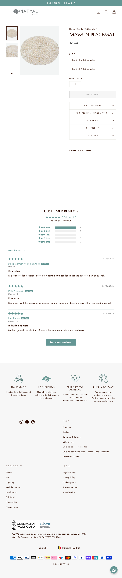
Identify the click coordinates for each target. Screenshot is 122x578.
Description (92, 105)
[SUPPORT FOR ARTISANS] (75, 378)
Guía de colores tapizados (75, 446)
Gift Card (10, 497)
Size (72, 54)
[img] (15, 259)
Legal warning (69, 472)
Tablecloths (90, 28)
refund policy (69, 492)
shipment (92, 128)
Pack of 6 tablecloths (83, 69)
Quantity (76, 78)
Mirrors (9, 477)
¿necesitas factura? (71, 456)
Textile (80, 28)
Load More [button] (61, 342)
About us (67, 427)
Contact (66, 431)
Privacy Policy (69, 477)
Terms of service (70, 487)
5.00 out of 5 (69, 217)
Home (72, 28)
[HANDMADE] (18, 378)
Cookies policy (69, 482)
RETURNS (92, 120)
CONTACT (92, 135)
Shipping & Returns (71, 436)
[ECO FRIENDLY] (47, 378)
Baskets (9, 472)
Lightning (10, 482)
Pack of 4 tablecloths (83, 60)
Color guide (68, 441)
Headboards (11, 492)
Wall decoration (13, 487)
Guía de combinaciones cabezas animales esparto (86, 451)
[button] (45, 227)
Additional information (93, 113)
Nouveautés (11, 502)
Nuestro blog (12, 506)
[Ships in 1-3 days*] (103, 378)
